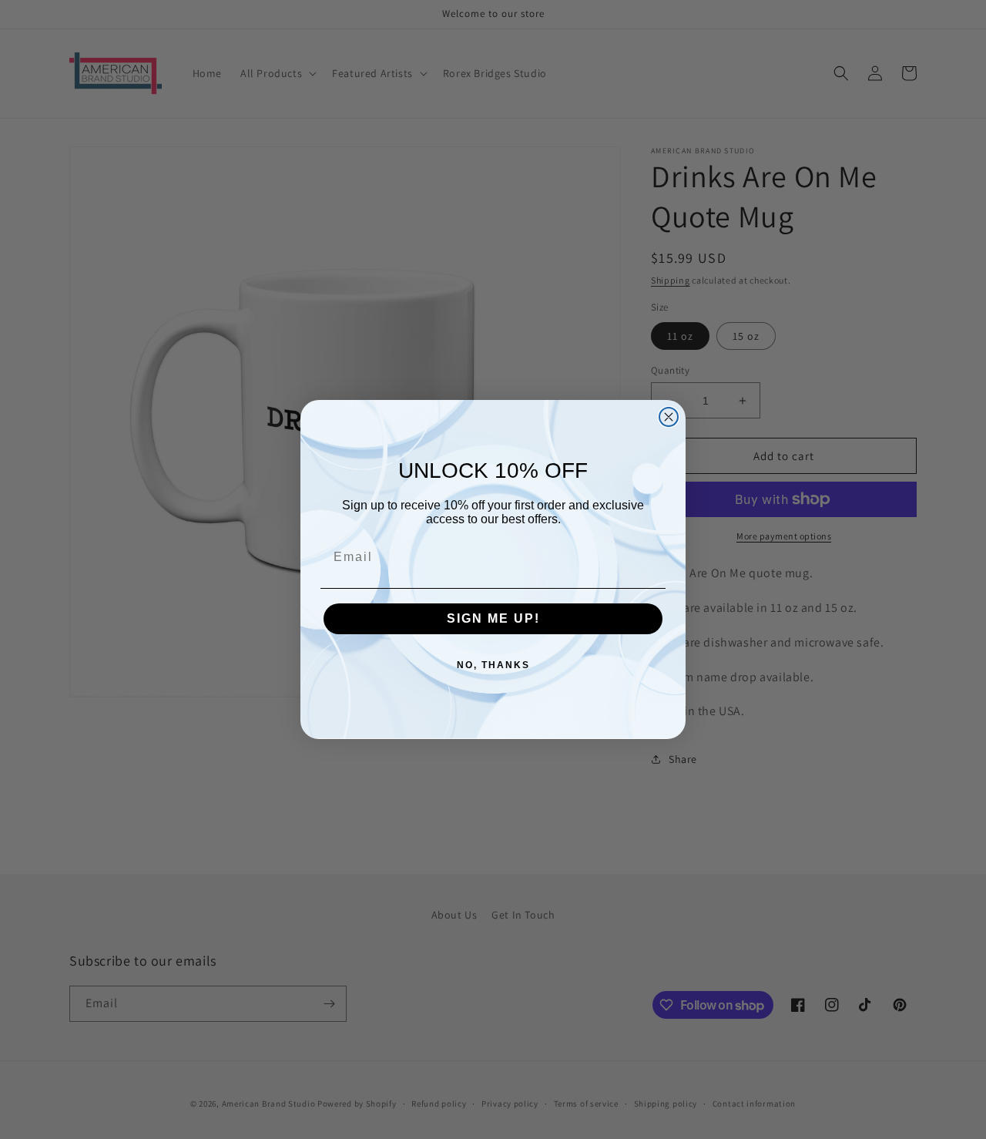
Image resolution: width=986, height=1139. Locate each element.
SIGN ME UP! (493, 618)
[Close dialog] (668, 417)
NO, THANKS (493, 665)
